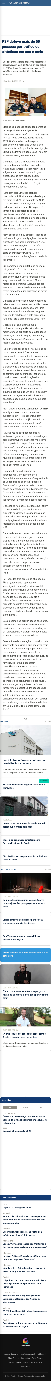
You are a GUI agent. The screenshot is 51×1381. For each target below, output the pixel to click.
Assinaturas (25, 1367)
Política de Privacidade (33, 1362)
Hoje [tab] (10, 1107)
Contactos (25, 1358)
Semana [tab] (25, 1107)
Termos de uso (15, 1362)
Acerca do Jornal (11, 1354)
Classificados (13, 1358)
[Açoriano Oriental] (25, 1348)
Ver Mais (48, 722)
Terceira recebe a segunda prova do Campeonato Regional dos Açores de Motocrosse (22, 1299)
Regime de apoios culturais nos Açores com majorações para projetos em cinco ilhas (24, 903)
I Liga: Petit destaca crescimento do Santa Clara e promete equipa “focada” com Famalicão (24, 1283)
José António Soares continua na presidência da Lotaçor (24, 762)
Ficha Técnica (37, 1358)
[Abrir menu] (4, 3)
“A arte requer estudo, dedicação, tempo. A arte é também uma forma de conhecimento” (24, 1037)
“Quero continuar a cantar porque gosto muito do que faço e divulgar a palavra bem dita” (25, 994)
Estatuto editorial (28, 1354)
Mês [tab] (41, 1107)
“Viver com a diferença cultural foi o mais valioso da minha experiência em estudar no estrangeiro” (25, 1119)
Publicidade (42, 1354)
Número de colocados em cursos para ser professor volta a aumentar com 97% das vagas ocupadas (24, 1219)
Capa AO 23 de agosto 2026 (17, 1131)
